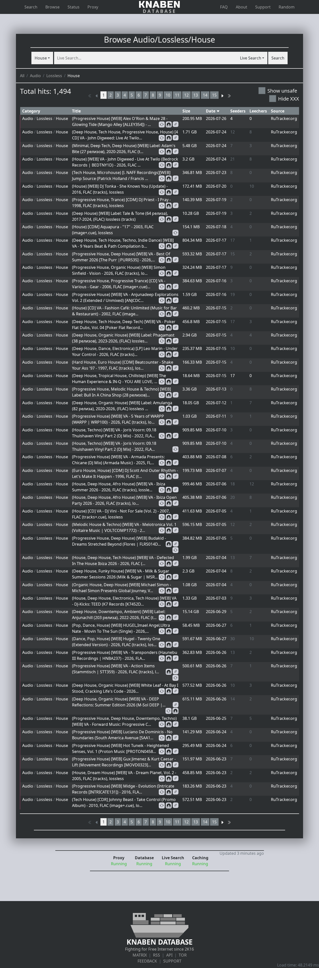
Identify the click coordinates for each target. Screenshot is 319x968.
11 (177, 95)
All (22, 75)
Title (76, 111)
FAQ (224, 7)
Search (30, 7)
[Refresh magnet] (162, 124)
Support (263, 7)
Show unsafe (282, 90)
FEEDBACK (147, 961)
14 (205, 95)
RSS (156, 955)
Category (31, 111)
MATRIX (140, 955)
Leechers (258, 111)
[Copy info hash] (175, 124)
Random (287, 7)
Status (74, 7)
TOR (183, 955)
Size (186, 111)
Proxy (92, 7)
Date (211, 111)
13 (195, 95)
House (41, 58)
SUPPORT (172, 961)
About (241, 7)
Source (277, 111)
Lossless (54, 75)
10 (168, 95)
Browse (52, 7)
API (169, 955)
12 (186, 95)
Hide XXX (288, 98)
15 (214, 95)
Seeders (237, 111)
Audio (35, 75)
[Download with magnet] (169, 124)
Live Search (250, 58)
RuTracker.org (284, 118)
